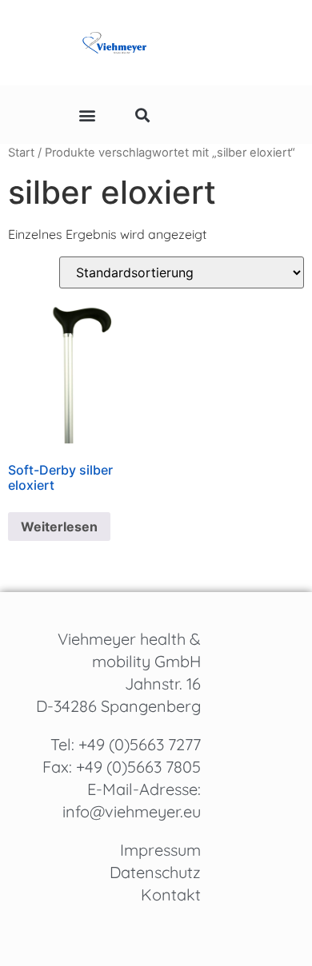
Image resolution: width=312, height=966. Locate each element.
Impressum (160, 850)
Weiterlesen (59, 527)
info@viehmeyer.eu (131, 811)
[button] (87, 114)
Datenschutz (155, 872)
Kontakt (171, 894)
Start (21, 152)
